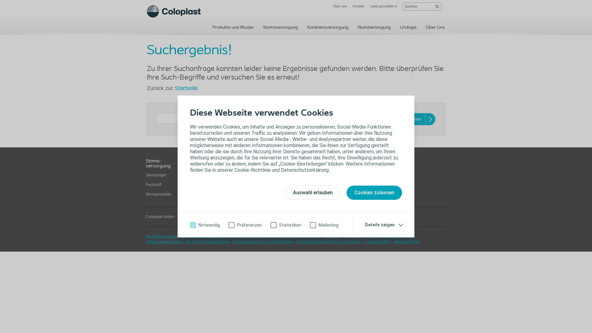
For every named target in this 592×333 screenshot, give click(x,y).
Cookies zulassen (374, 192)
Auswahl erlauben (313, 192)
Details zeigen (380, 224)
